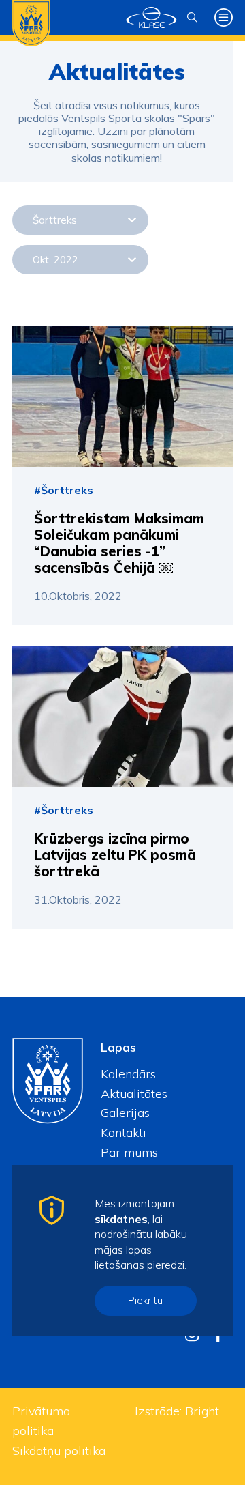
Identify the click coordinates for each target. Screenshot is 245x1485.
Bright (202, 1411)
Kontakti (123, 1132)
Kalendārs (128, 1074)
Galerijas (125, 1113)
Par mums (129, 1152)
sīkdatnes (121, 1219)
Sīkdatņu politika (58, 1450)
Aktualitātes (134, 1093)
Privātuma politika (41, 1421)
